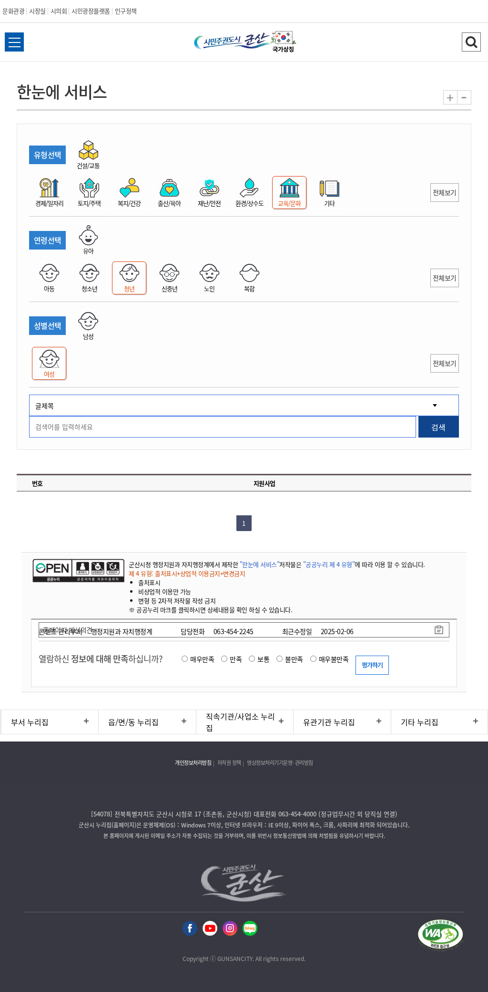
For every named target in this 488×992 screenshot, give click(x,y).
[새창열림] (283, 43)
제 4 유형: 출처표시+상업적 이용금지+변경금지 (187, 573)
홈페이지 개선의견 (67, 630)
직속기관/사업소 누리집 (240, 721)
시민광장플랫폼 (90, 10)
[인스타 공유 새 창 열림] (230, 928)
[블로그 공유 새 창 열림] (250, 928)
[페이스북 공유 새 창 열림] (190, 928)
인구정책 (126, 10)
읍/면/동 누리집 (133, 722)
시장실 (37, 10)
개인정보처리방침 (193, 763)
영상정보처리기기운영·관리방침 (280, 763)
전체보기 (445, 192)
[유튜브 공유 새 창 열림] (210, 928)
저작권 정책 (229, 763)
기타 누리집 (419, 722)
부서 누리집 (30, 722)
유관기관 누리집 (329, 722)
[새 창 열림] (77, 570)
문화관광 (13, 10)
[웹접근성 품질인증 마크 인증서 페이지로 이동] (440, 936)
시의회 (59, 10)
